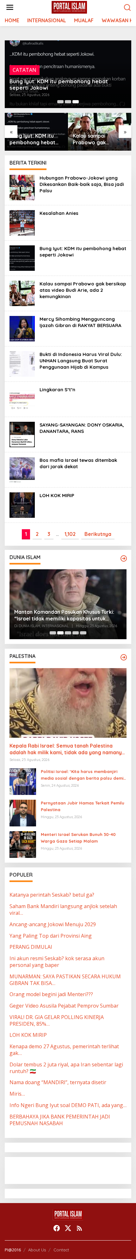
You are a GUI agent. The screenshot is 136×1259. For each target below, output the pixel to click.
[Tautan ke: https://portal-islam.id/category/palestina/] (123, 657)
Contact (61, 1249)
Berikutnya (97, 534)
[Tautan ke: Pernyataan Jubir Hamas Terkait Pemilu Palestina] (22, 812)
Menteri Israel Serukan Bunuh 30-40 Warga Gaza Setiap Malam (78, 838)
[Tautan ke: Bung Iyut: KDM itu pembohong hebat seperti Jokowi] (22, 257)
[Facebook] (57, 1228)
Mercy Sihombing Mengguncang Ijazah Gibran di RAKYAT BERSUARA (80, 322)
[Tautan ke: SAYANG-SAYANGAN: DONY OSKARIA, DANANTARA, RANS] (22, 433)
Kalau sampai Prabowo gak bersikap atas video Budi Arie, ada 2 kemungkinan (97, 139)
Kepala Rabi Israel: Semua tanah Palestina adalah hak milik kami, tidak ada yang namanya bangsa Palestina (67, 749)
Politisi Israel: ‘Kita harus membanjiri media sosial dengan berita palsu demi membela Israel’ (82, 775)
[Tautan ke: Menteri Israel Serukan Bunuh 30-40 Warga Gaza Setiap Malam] (22, 844)
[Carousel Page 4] (75, 632)
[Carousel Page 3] (68, 632)
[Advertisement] (60, 1170)
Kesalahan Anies (59, 213)
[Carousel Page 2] (68, 101)
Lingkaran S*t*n (57, 390)
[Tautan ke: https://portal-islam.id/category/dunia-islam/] (123, 558)
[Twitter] (68, 1228)
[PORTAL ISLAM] (69, 6)
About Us (37, 1249)
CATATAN (24, 69)
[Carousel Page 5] (83, 632)
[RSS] (79, 1228)
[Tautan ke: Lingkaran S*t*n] (22, 398)
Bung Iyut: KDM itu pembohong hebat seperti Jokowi (58, 84)
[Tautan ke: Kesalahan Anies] (22, 222)
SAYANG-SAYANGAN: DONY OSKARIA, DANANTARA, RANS (82, 428)
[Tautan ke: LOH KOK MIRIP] (22, 504)
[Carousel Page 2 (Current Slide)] (60, 632)
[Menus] (10, 7)
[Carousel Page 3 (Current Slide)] (75, 101)
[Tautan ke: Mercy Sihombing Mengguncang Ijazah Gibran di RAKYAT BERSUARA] (22, 328)
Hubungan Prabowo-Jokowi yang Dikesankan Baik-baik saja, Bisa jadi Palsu (82, 184)
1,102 (70, 534)
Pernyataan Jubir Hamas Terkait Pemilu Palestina (82, 806)
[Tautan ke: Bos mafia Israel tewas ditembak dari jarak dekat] (22, 469)
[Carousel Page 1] (60, 101)
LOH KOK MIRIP (57, 495)
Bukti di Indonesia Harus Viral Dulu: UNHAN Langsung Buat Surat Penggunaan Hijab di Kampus (81, 360)
